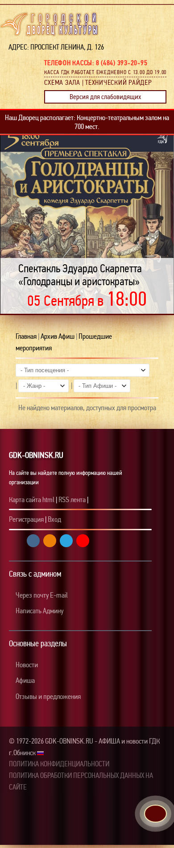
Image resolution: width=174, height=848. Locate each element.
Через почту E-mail (41, 595)
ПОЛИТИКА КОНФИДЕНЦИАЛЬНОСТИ (59, 764)
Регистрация (26, 519)
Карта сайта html (31, 499)
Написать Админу (38, 611)
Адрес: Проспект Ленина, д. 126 (53, 47)
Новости (26, 665)
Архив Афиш (58, 336)
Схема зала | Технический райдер (98, 83)
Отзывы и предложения (47, 696)
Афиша (24, 680)
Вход (54, 519)
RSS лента (72, 499)
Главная (26, 336)
